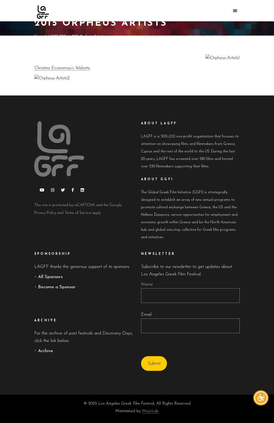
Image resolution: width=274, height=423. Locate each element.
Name (147, 284)
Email (146, 314)
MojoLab (150, 411)
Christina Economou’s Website (62, 68)
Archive (45, 351)
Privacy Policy (45, 213)
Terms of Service (77, 213)
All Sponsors (50, 277)
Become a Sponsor (56, 287)
